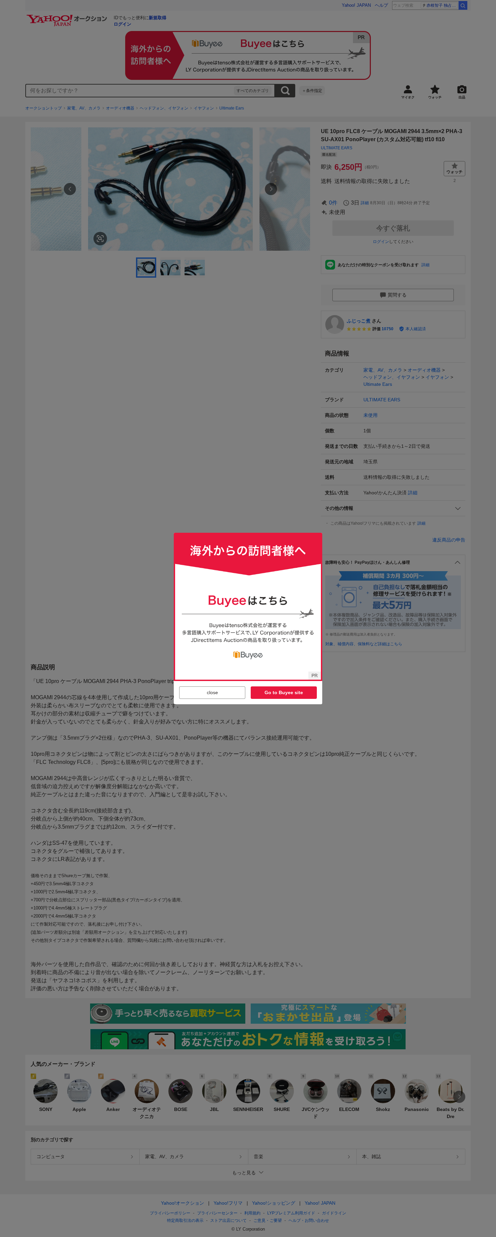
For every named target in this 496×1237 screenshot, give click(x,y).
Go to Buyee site (284, 692)
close (212, 692)
